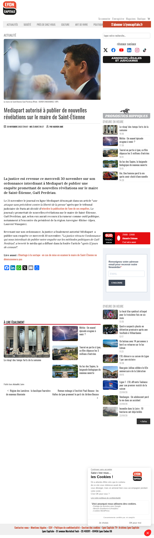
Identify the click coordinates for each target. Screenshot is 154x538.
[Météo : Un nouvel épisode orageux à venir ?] (65, 340)
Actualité (16, 384)
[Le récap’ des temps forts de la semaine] (27, 356)
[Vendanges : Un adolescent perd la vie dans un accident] (110, 400)
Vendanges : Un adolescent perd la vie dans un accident (134, 398)
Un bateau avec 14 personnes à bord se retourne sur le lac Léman (133, 345)
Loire (22, 384)
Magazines (131, 19)
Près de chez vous (46, 24)
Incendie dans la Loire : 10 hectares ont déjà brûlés (131, 410)
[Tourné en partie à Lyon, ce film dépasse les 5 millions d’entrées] (65, 359)
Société (27, 24)
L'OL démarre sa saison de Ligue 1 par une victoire (134, 357)
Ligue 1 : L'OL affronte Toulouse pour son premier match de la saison (133, 385)
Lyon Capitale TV (109, 527)
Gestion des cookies (91, 527)
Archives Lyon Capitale (129, 527)
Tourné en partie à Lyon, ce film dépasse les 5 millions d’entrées (134, 151)
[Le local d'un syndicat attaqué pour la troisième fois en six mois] (110, 315)
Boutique (141, 19)
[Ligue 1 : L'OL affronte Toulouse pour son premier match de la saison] (110, 385)
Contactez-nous (21, 527)
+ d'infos (143, 421)
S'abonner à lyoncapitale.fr (127, 24)
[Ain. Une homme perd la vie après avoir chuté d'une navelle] (110, 176)
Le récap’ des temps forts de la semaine (22, 360)
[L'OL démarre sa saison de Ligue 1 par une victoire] (110, 359)
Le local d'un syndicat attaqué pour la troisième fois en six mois (133, 315)
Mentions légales (38, 527)
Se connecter (104, 19)
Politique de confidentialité (67, 527)
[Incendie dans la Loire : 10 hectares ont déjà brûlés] (110, 412)
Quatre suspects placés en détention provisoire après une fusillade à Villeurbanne (133, 330)
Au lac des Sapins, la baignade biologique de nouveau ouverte (133, 163)
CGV (50, 527)
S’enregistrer (118, 19)
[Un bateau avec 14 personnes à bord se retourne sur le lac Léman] (110, 344)
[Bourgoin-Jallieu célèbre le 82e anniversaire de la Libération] (110, 372)
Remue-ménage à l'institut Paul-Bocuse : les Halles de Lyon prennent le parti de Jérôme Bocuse (75, 392)
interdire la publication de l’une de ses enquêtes (65, 208)
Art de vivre (81, 24)
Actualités (12, 24)
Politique (98, 24)
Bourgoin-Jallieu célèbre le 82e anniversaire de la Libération (133, 369)
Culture (65, 24)
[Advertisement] (52, 153)
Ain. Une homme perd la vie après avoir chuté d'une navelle (133, 175)
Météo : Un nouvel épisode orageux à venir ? (131, 140)
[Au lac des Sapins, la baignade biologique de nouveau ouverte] (65, 376)
